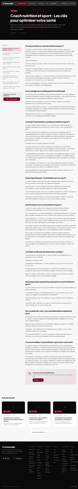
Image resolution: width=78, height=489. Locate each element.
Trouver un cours (22, 3)
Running (39, 462)
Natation (39, 475)
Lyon (55, 452)
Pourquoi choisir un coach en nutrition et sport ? (11, 49)
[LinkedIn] (75, 486)
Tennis (39, 465)
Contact (64, 456)
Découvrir (38, 380)
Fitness (39, 449)
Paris (55, 449)
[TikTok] (73, 486)
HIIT (38, 470)
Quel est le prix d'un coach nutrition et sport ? (12, 67)
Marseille (56, 455)
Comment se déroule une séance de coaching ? (11, 72)
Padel (38, 467)
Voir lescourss (11, 99)
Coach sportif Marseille (48, 464)
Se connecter (72, 3)
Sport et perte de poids (64, 469)
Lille (55, 462)
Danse (39, 473)
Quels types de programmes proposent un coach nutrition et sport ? (11, 77)
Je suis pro (53, 3)
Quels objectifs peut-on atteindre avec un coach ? (11, 63)
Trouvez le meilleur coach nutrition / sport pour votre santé (11, 87)
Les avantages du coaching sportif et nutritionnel (11, 53)
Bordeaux (56, 457)
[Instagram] (70, 486)
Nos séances (32, 3)
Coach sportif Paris (47, 451)
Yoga (38, 455)
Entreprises (41, 3)
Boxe (38, 457)
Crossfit (39, 478)
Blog (47, 3)
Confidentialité (74, 455)
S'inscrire (64, 3)
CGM (71, 452)
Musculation (40, 452)
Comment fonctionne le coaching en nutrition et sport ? (11, 58)
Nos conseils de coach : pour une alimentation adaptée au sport (11, 82)
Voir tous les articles (39, 432)
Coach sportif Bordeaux (48, 470)
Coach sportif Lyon (47, 457)
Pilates (39, 460)
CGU (71, 449)
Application (32, 449)
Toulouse (56, 460)
